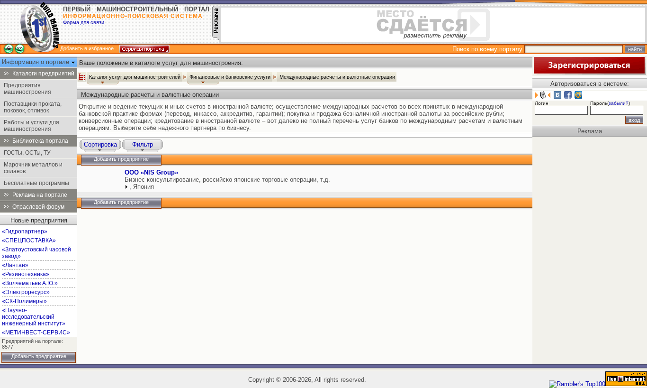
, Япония (141, 186)
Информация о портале (36, 61)
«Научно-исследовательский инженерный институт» (33, 317)
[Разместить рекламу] (215, 37)
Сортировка (100, 144)
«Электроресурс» (26, 292)
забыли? (619, 103)
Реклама (589, 131)
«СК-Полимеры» (24, 301)
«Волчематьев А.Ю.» (30, 283)
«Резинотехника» (25, 274)
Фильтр (142, 144)
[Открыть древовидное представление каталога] (82, 77)
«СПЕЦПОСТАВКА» (29, 240)
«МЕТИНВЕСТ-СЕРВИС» (36, 332)
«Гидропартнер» (24, 231)
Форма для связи (83, 22)
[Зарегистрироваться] (589, 72)
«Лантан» (15, 265)
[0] (100, 181)
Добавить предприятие (38, 356)
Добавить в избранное (87, 48)
